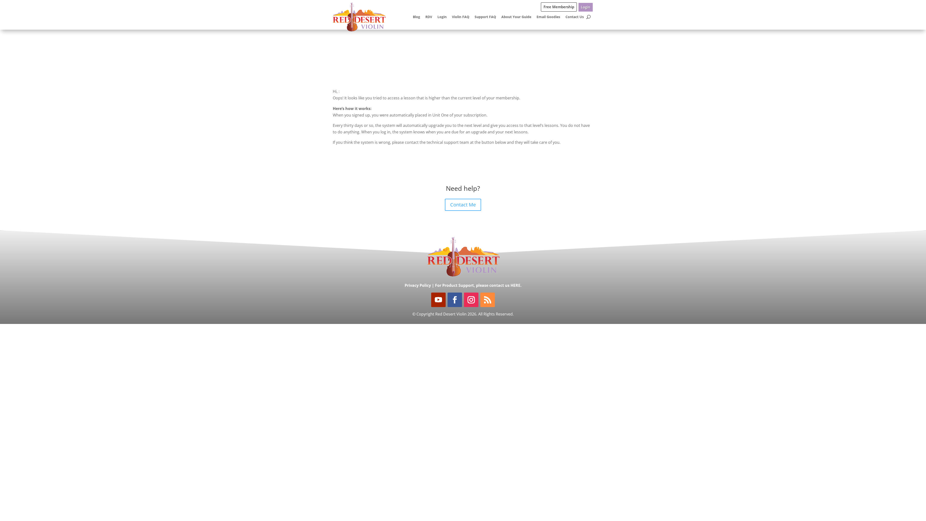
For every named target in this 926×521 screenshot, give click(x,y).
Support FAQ (485, 16)
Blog (416, 16)
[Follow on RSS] (487, 300)
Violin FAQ (460, 16)
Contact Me (463, 204)
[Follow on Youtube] (438, 300)
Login (585, 7)
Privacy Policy (418, 285)
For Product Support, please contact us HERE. (478, 285)
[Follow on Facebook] (455, 300)
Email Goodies (548, 16)
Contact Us (574, 16)
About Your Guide (516, 16)
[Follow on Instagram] (471, 300)
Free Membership (559, 6)
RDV (428, 16)
